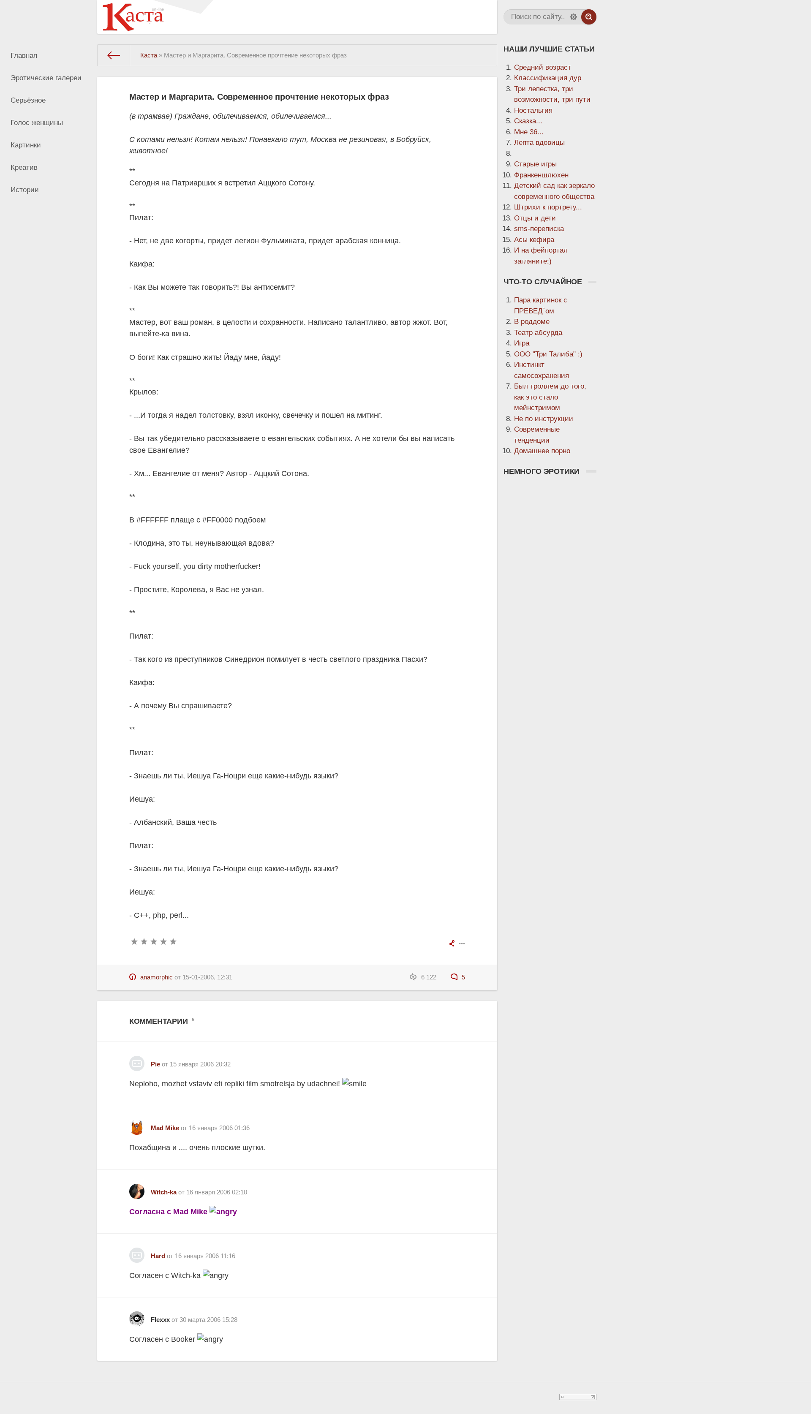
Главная (24, 56)
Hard (158, 1255)
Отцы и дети (535, 218)
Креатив (24, 167)
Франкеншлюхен (541, 175)
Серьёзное (28, 100)
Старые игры (535, 164)
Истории (25, 190)
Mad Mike (165, 1127)
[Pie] (136, 1060)
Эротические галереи (46, 78)
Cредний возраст (542, 67)
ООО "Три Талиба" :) (548, 354)
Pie (155, 1064)
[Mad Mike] (136, 1124)
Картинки (26, 145)
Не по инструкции (543, 419)
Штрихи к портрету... (548, 207)
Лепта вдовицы (539, 143)
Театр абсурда (538, 333)
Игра (521, 343)
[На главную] (114, 55)
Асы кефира (534, 240)
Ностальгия (533, 110)
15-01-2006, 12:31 (207, 977)
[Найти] (588, 16)
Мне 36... (529, 132)
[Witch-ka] (136, 1188)
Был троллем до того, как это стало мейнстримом (550, 397)
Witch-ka (164, 1192)
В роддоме (532, 322)
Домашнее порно (542, 451)
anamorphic (156, 977)
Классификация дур (547, 78)
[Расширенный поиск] (573, 16)
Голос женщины (37, 123)
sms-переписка (539, 229)
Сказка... (528, 121)
